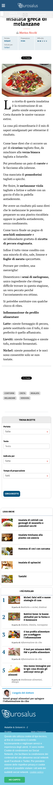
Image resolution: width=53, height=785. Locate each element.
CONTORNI (9, 393)
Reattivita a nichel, (30, 607)
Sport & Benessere (14, 31)
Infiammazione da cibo (31, 642)
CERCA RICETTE (12, 493)
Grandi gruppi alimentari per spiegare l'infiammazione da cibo (23, 700)
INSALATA (35, 393)
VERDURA (25, 398)
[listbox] (26, 431)
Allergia (15, 682)
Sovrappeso (42, 625)
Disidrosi (43, 607)
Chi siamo (7, 732)
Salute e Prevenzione (38, 732)
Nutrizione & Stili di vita (15, 25)
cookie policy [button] (36, 772)
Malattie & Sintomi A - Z (16, 727)
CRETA (22, 393)
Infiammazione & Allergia (15, 20)
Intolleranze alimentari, (31, 680)
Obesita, (33, 625)
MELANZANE (9, 398)
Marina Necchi (28, 32)
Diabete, (25, 625)
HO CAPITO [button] (14, 780)
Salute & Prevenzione (14, 14)
